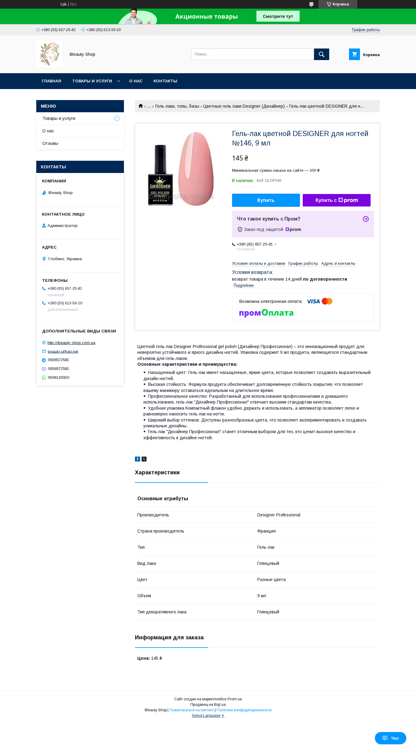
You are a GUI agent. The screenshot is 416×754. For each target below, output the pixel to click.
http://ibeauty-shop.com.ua (71, 342)
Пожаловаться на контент (191, 710)
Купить (266, 200)
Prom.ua (234, 699)
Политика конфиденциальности (244, 710)
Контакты (165, 81)
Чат (395, 738)
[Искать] (321, 54)
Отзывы (50, 143)
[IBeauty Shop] (49, 65)
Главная (51, 81)
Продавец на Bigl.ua (208, 704)
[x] (144, 460)
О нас (136, 81)
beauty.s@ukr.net (63, 351)
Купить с (326, 200)
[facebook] (137, 460)
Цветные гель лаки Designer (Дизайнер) (244, 106)
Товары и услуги (92, 81)
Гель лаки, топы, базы (177, 106)
